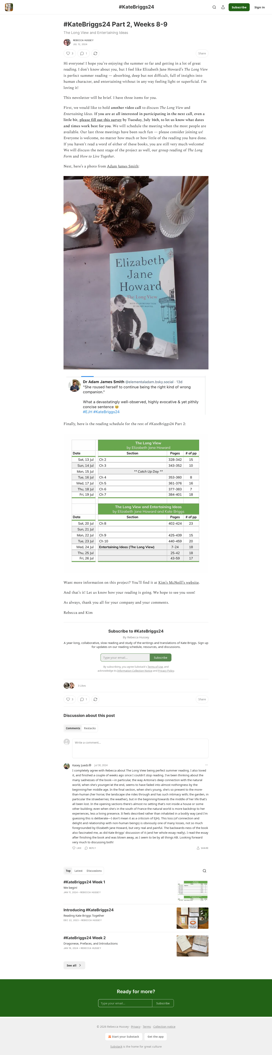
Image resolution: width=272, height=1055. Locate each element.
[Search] (214, 7)
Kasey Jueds (80, 765)
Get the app (156, 1036)
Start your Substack (125, 1036)
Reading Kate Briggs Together (84, 915)
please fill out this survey (100, 120)
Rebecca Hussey (83, 40)
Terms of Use (155, 666)
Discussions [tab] (94, 871)
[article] (136, 890)
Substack (116, 1046)
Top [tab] (68, 871)
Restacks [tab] (90, 728)
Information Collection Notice (134, 670)
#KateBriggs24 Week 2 (85, 938)
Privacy (135, 1026)
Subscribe (239, 7)
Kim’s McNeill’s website (178, 583)
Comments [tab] (73, 728)
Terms (147, 1026)
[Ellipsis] (206, 765)
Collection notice (164, 1026)
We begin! (70, 888)
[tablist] (81, 728)
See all (71, 965)
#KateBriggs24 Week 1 (84, 882)
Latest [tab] (78, 871)
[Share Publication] (223, 7)
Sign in (259, 7)
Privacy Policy (166, 670)
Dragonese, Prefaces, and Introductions (91, 943)
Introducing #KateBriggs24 (89, 910)
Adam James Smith (122, 166)
